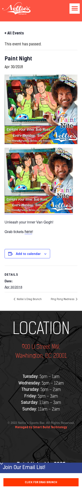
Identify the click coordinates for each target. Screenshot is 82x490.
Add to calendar (28, 253)
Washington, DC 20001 (41, 356)
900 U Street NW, (41, 347)
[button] (74, 8)
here (28, 232)
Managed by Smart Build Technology (41, 427)
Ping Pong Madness (63, 299)
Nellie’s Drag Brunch (29, 299)
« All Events (14, 33)
